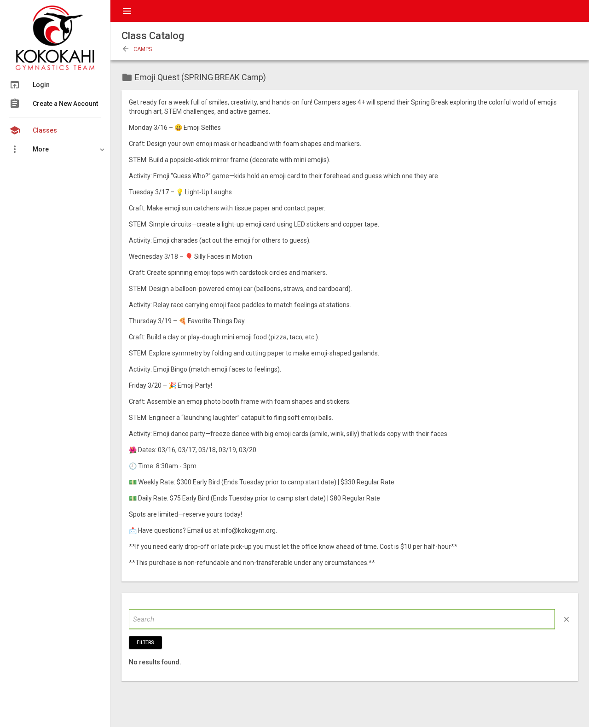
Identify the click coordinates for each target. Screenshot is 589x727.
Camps (136, 49)
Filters (145, 642)
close (566, 619)
